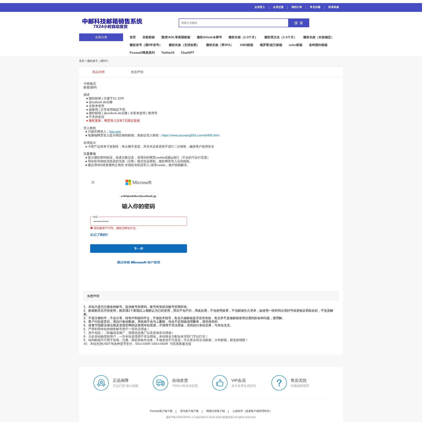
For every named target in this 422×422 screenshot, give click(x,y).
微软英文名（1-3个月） (280, 37)
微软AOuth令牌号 (209, 37)
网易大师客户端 (215, 411)
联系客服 (333, 7)
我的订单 (296, 7)
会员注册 (278, 7)
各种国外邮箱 (318, 45)
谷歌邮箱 (148, 37)
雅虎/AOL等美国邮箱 (175, 37)
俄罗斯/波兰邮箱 (271, 45)
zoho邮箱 (295, 45)
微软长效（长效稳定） (318, 37)
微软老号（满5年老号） (146, 45)
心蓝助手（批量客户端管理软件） (252, 411)
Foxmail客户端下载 (161, 411)
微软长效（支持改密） (184, 45)
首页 (133, 37)
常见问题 (315, 7)
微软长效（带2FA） (219, 45)
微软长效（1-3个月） (243, 37)
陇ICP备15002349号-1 (179, 417)
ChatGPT (187, 52)
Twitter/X (167, 52)
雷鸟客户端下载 (189, 411)
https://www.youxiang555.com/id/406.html (190, 135)
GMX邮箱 (246, 45)
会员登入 (260, 7)
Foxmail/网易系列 (142, 52)
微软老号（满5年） (98, 60)
